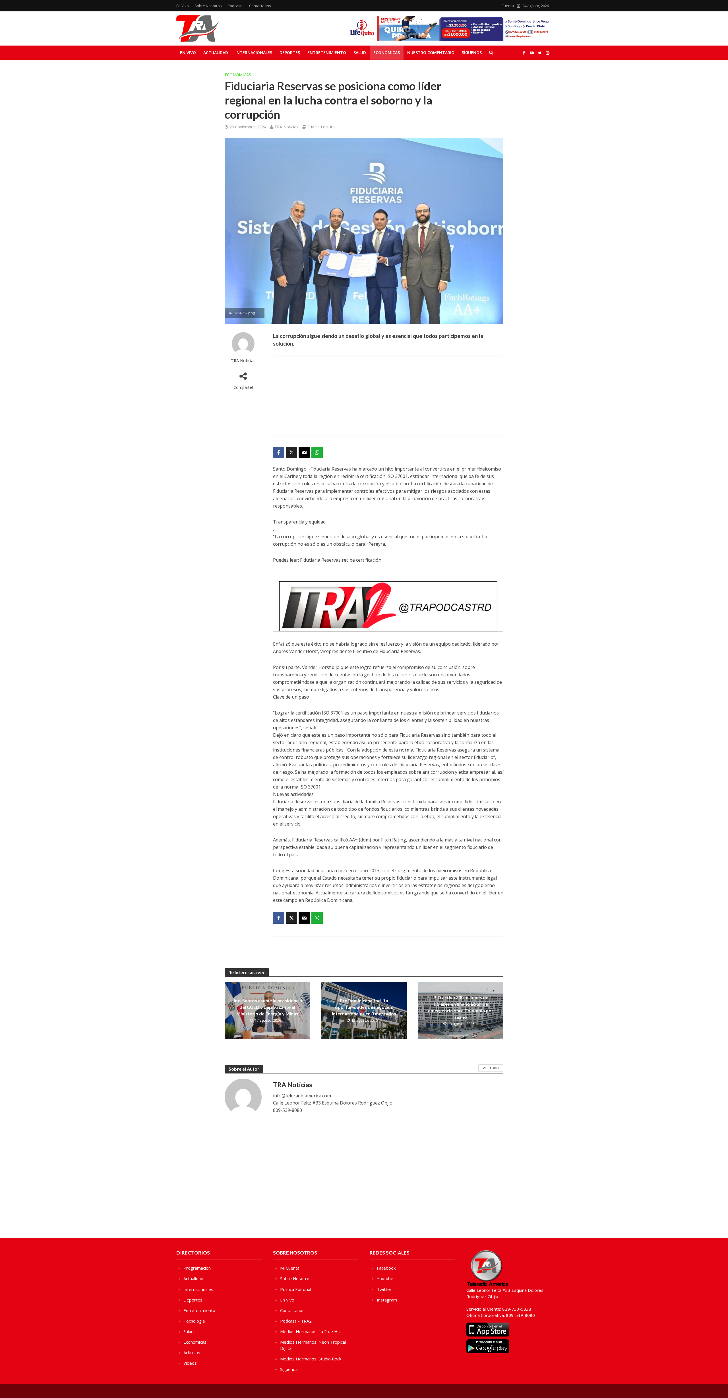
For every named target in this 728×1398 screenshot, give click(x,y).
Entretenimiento (326, 52)
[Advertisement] (388, 396)
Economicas (386, 52)
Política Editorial (295, 1289)
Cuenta (507, 5)
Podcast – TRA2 (296, 1321)
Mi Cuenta (289, 1268)
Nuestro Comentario (430, 52)
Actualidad (215, 52)
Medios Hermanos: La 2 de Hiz (310, 1331)
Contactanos (260, 5)
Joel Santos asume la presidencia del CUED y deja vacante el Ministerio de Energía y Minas (267, 1007)
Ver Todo (491, 1068)
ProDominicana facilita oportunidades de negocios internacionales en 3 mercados (364, 1007)
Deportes (290, 52)
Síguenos (472, 52)
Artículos (191, 1352)
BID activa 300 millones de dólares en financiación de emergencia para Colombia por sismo (460, 1007)
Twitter (384, 1289)
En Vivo (182, 5)
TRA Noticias (286, 127)
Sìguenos (289, 1369)
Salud (359, 52)
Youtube (385, 1278)
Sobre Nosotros (208, 5)
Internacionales (253, 52)
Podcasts (235, 5)
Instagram (387, 1300)
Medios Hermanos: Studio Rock (310, 1359)
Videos (190, 1363)
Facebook (386, 1268)
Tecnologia (194, 1321)
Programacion (197, 1268)
